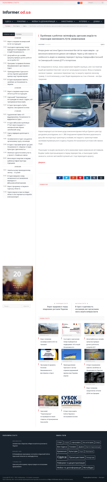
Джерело (41, 162)
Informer (17, 12)
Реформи (21, 21)
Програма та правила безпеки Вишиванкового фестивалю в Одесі (18, 65)
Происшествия (76, 457)
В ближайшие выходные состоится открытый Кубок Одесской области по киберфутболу (31, 455)
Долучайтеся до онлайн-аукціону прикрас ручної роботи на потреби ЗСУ (19, 57)
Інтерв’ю (83, 21)
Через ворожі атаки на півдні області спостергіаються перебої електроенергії (19, 194)
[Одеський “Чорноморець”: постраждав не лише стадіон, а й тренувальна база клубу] (48, 401)
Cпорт (59, 442)
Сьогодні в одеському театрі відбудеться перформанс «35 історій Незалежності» (18, 49)
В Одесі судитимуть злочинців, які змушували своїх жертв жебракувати (87, 309)
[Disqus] (71, 215)
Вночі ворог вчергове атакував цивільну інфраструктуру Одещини (19, 160)
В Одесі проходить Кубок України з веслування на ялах (71, 413)
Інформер (41, 44)
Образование (89, 451)
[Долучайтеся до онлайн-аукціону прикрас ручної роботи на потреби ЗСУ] (94, 329)
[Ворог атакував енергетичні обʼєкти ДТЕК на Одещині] (94, 378)
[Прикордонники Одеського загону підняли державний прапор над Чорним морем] (71, 355)
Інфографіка (67, 21)
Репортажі (90, 457)
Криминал (62, 451)
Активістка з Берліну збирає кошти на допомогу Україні (30, 445)
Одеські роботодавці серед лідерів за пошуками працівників (30, 465)
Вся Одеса (62, 446)
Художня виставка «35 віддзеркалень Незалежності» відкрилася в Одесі (18, 116)
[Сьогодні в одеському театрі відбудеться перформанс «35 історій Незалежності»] (71, 329)
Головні (19, 34)
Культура (73, 451)
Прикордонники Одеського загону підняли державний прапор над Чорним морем (17, 73)
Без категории (88, 442)
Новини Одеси (9, 34)
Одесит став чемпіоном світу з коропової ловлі (43, 3)
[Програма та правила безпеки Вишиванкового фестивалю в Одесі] (48, 355)
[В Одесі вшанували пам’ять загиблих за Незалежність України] (94, 355)
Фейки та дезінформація (43, 21)
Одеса (8, 21)
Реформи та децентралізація (71, 462)
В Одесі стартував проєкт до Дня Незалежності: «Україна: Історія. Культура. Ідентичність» (19, 147)
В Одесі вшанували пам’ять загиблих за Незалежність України (17, 81)
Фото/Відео (88, 467)
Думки (96, 21)
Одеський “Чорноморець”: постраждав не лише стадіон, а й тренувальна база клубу (19, 99)
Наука (81, 451)
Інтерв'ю (66, 442)
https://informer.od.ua (55, 479)
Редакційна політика (90, 477)
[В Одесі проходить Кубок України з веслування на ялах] (71, 401)
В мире (98, 442)
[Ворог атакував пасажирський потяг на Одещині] (48, 329)
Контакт (101, 477)
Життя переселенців (93, 447)
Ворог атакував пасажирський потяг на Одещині (48, 341)
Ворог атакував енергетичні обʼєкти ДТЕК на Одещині (94, 390)
